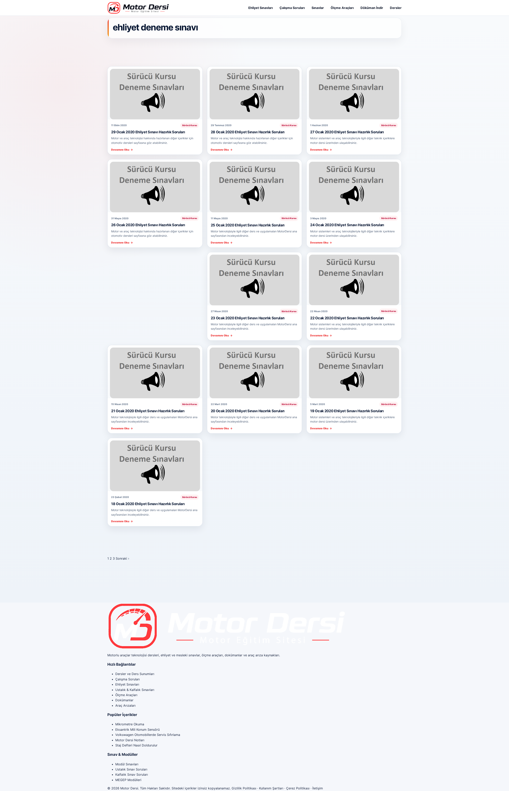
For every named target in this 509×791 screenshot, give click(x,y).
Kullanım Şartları (271, 788)
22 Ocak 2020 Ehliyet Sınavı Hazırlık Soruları (347, 318)
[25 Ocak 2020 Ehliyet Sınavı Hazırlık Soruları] (254, 185)
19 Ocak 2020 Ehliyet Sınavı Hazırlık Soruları (347, 411)
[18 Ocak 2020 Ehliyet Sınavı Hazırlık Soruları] (155, 464)
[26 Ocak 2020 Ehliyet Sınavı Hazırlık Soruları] (155, 185)
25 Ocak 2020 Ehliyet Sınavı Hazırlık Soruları (248, 225)
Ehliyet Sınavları (260, 8)
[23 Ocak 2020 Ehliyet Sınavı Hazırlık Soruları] (254, 278)
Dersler (396, 8)
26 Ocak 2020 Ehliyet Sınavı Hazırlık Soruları (148, 225)
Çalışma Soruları (292, 8)
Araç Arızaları (125, 705)
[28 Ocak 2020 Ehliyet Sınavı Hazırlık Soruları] (254, 93)
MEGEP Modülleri (128, 780)
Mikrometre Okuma (129, 724)
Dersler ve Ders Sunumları (134, 674)
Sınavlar (318, 8)
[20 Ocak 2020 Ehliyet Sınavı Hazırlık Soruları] (254, 371)
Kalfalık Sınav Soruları (131, 774)
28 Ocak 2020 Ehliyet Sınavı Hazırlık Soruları (248, 132)
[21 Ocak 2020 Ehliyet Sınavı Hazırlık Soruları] (155, 371)
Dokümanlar (124, 700)
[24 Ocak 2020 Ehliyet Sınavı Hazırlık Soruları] (354, 185)
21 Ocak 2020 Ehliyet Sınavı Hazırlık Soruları (147, 411)
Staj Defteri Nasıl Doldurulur (136, 745)
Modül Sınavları (126, 764)
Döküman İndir (371, 8)
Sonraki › (122, 558)
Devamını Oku (122, 149)
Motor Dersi (129, 788)
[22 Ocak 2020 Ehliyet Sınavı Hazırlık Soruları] (354, 278)
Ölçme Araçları (342, 8)
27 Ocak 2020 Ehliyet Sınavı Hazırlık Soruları (347, 132)
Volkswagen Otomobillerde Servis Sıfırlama (147, 735)
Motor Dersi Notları (129, 740)
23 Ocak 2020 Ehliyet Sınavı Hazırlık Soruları (248, 318)
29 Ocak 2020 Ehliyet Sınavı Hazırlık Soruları (148, 132)
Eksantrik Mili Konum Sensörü (137, 730)
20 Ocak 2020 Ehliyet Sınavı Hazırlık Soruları (248, 411)
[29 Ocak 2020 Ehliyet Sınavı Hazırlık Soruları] (155, 93)
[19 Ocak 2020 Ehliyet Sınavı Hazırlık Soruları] (354, 371)
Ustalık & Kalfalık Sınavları (134, 690)
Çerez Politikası (298, 788)
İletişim (317, 788)
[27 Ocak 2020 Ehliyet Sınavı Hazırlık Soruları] (354, 93)
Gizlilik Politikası (244, 788)
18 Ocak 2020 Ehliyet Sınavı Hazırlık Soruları (148, 504)
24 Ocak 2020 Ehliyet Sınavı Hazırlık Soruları (347, 225)
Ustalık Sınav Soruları (131, 769)
